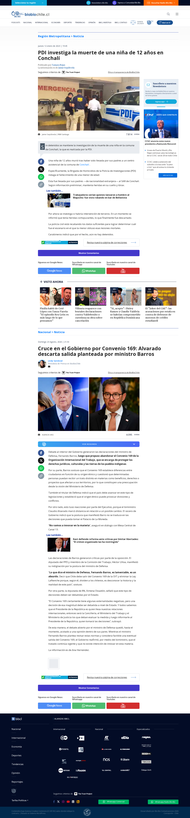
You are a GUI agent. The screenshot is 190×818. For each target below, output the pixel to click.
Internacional (41, 22)
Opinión (91, 22)
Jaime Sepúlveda (66, 68)
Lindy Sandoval (55, 360)
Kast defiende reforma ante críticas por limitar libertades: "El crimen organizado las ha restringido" (105, 540)
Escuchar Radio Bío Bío (161, 3)
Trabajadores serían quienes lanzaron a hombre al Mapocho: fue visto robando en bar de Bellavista (101, 196)
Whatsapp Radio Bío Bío (165, 802)
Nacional (27, 22)
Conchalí (85, 164)
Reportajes (17, 781)
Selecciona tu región (25, 2)
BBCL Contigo (121, 22)
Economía (55, 22)
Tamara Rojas (58, 65)
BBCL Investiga (105, 22)
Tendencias (80, 22)
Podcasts (16, 22)
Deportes (68, 22)
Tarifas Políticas (19, 800)
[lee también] (60, 200)
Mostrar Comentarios (89, 253)
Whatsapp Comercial (115, 801)
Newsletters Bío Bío (100, 3)
